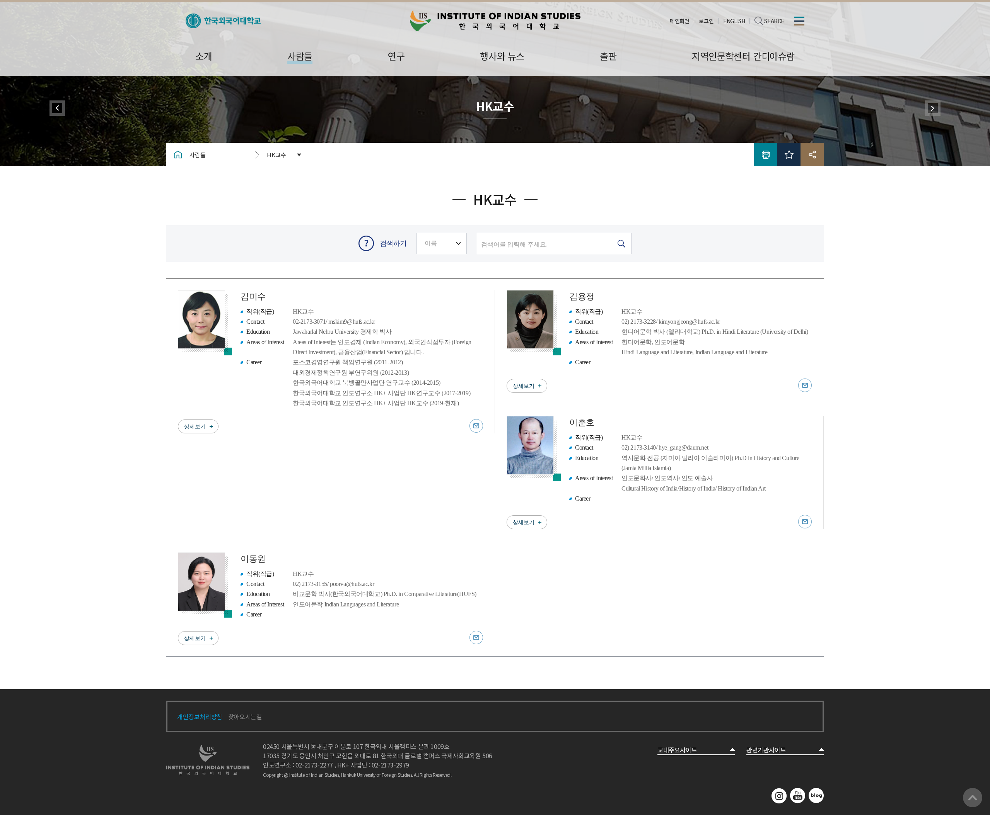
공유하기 (812, 154)
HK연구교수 (932, 108)
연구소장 (57, 108)
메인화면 (679, 21)
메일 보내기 (476, 426)
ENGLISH (734, 21)
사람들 (197, 155)
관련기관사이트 (766, 749)
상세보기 (195, 427)
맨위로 (972, 797)
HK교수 (276, 155)
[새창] (223, 18)
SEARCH (774, 21)
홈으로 (177, 154)
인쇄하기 (765, 154)
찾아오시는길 (245, 716)
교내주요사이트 (677, 749)
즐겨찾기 (789, 154)
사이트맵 (799, 21)
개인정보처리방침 (199, 716)
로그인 (706, 21)
